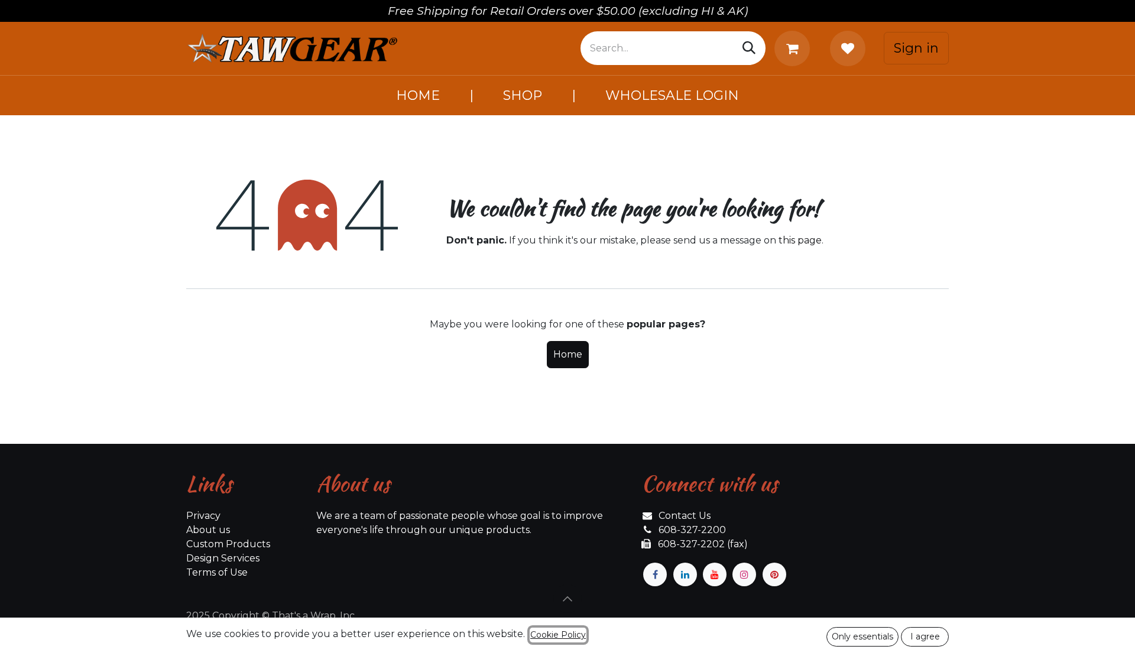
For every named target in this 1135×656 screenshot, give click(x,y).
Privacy (203, 515)
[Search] (749, 48)
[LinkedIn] (685, 574)
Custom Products (228, 544)
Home (567, 354)
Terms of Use (217, 572)
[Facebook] (655, 574)
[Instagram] (744, 574)
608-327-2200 (692, 529)
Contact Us (685, 515)
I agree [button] (925, 636)
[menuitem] (418, 95)
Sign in (916, 48)
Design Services (223, 558)
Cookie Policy (558, 634)
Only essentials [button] (862, 636)
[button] (567, 598)
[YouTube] (715, 574)
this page (800, 240)
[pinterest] (774, 574)
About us (208, 529)
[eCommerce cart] (794, 48)
